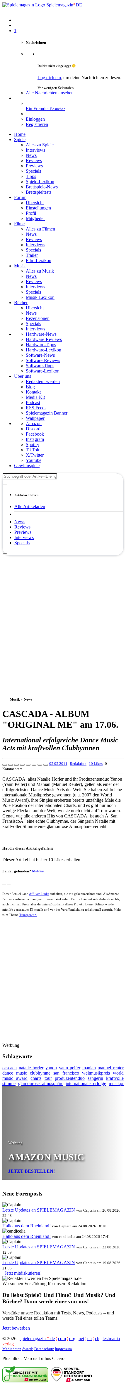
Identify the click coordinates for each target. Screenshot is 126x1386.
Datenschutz (44, 1349)
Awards (27, 1349)
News (19, 521)
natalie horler (31, 1067)
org (72, 1338)
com (62, 1338)
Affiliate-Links (39, 893)
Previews (22, 532)
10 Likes (96, 763)
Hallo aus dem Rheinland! (26, 1225)
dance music (14, 1072)
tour (48, 1078)
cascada (9, 1067)
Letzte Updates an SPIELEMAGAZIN (38, 1209)
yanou (51, 1067)
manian (89, 1067)
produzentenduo (70, 1078)
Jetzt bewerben (16, 1328)
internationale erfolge (86, 1083)
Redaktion (78, 763)
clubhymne (40, 1072)
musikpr (116, 1083)
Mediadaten (11, 1349)
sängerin (95, 1078)
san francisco (66, 1072)
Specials (22, 542)
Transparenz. (28, 915)
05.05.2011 (58, 763)
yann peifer (70, 1067)
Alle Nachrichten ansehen (50, 92)
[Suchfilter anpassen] (5, 483)
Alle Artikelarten (29, 506)
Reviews (22, 526)
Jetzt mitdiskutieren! (22, 1273)
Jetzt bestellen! (31, 1171)
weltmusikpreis (96, 1072)
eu (89, 1338)
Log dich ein (49, 77)
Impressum (63, 1349)
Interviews (24, 537)
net (81, 1338)
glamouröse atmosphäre (40, 1083)
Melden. (38, 871)
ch (97, 1338)
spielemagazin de (37, 1338)
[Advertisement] (63, 618)
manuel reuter (111, 1067)
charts (35, 1078)
